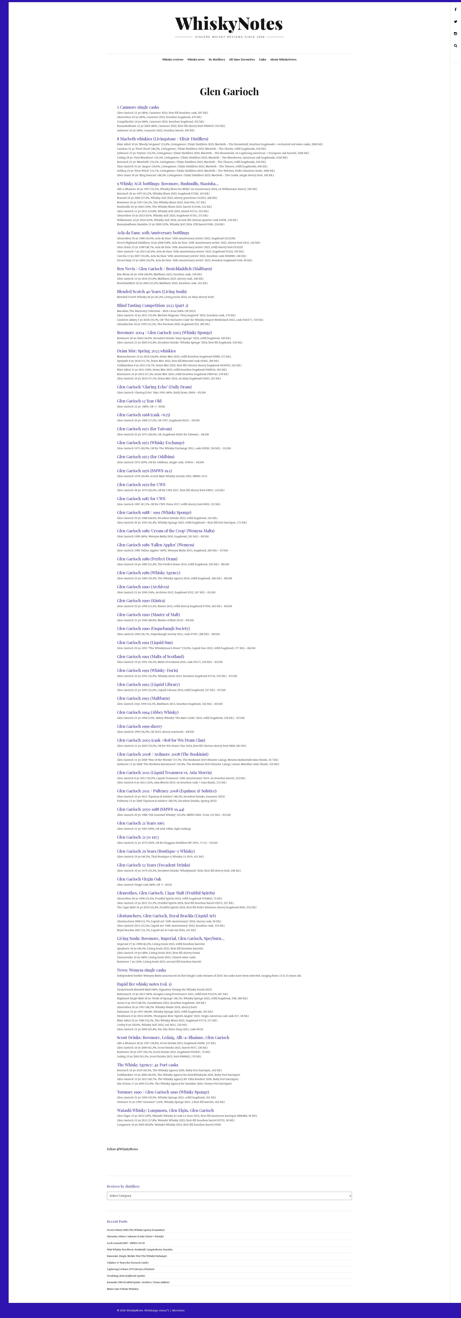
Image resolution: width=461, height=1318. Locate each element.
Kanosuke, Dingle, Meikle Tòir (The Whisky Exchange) (137, 1256)
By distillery (217, 59)
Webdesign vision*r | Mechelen (164, 1310)
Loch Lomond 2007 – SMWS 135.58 (126, 1243)
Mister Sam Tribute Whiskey (122, 1288)
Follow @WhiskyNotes (122, 1149)
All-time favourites (242, 59)
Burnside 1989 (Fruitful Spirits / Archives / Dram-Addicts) (138, 1282)
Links (262, 59)
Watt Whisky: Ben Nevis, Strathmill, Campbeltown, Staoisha (139, 1249)
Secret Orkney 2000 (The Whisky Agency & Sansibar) (136, 1229)
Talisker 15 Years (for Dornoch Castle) (128, 1262)
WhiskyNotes (229, 22)
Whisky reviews (172, 59)
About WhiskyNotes (283, 59)
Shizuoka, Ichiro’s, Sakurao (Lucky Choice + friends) (135, 1236)
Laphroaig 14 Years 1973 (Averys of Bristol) (130, 1269)
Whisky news (196, 59)
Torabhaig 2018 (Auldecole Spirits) (126, 1275)
